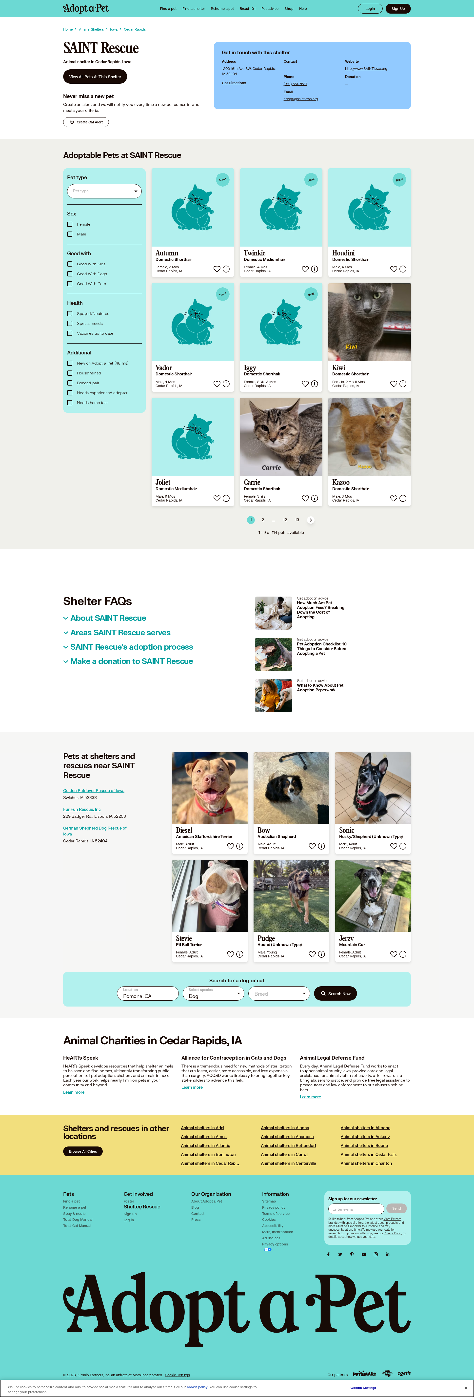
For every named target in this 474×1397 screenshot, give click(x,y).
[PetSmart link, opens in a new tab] (365, 1373)
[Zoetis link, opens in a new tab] (404, 1373)
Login (370, 8)
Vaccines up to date (95, 333)
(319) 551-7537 (295, 84)
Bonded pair (88, 383)
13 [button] (297, 520)
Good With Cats (91, 283)
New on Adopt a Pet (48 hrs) (102, 363)
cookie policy (197, 1387)
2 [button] (263, 520)
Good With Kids (91, 264)
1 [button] (251, 520)
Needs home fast (92, 402)
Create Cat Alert (90, 122)
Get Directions (234, 83)
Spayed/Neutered (93, 313)
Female (83, 224)
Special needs (90, 323)
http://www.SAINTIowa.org (366, 68)
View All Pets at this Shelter (95, 76)
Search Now (339, 993)
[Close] (466, 1387)
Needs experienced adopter (102, 392)
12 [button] (285, 520)
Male (81, 234)
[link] (222, 8)
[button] (311, 520)
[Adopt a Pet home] (86, 9)
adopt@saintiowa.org (301, 99)
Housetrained (89, 373)
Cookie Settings (177, 1375)
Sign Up (398, 8)
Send (396, 1208)
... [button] (273, 520)
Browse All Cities (83, 1151)
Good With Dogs (92, 274)
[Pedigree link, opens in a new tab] (387, 1374)
